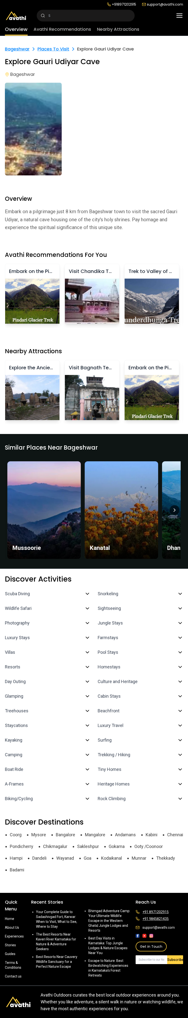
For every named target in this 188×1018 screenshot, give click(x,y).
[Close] (143, 490)
